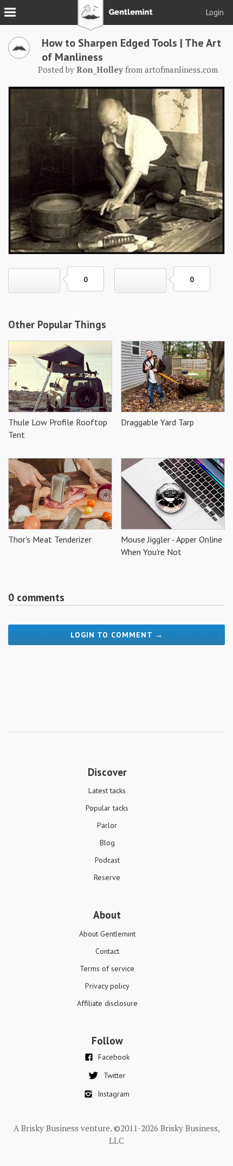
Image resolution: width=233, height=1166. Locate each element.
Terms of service (107, 968)
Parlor (107, 825)
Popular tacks (107, 808)
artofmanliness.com (181, 69)
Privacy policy (107, 986)
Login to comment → (116, 635)
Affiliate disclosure (107, 1003)
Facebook (114, 1057)
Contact (107, 951)
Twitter (114, 1075)
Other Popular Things (57, 324)
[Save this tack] (140, 280)
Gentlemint (116, 19)
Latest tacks (107, 790)
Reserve (107, 877)
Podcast (107, 860)
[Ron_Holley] (19, 55)
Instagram (114, 1094)
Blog (107, 843)
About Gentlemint (107, 934)
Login (215, 12)
